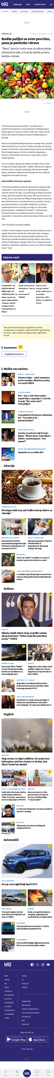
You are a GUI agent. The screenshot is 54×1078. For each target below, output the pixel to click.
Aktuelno (21, 554)
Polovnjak (6, 909)
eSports (8, 1006)
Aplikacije (26, 1017)
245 (12, 412)
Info (6, 976)
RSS (23, 1020)
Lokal (6, 1018)
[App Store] (38, 1039)
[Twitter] (37, 964)
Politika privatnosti (31, 1013)
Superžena (9, 1003)
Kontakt (25, 1024)
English (5, 755)
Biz (5, 983)
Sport (7, 980)
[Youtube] (48, 964)
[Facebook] (32, 964)
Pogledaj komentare (14, 354)
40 (12, 375)
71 (12, 393)
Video (24, 976)
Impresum (26, 1005)
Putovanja (9, 995)
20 (50, 646)
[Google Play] (16, 1039)
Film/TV (5, 630)
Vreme (24, 987)
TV (23, 980)
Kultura (7, 999)
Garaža (31, 909)
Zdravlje (7, 33)
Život (6, 987)
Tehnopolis (9, 1010)
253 (12, 430)
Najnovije (18, 4)
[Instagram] (43, 964)
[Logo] (5, 4)
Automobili (9, 1014)
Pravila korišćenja (30, 1009)
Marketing (26, 1001)
